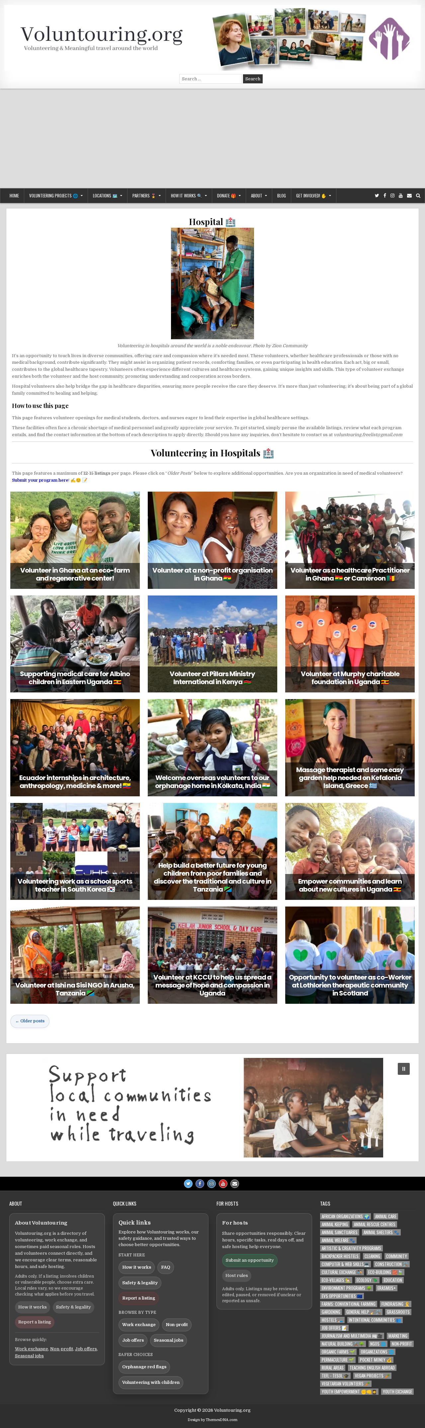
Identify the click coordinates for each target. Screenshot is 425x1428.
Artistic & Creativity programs (351, 1248)
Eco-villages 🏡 (336, 1280)
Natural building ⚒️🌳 (343, 1344)
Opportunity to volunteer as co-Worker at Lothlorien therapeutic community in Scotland (350, 985)
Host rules (236, 1275)
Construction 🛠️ (391, 1264)
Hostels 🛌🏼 (332, 1320)
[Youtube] (401, 196)
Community (396, 1256)
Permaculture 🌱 (338, 1360)
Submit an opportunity (250, 1260)
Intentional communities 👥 (375, 1320)
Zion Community (290, 345)
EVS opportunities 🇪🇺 (342, 1296)
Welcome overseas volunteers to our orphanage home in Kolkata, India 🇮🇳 (212, 781)
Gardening (331, 1312)
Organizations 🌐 (377, 1352)
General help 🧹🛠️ (363, 1312)
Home (14, 195)
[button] (212, 1107)
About (256, 195)
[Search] (418, 196)
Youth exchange (397, 1391)
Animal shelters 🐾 (381, 1232)
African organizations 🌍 (345, 1216)
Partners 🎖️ (144, 195)
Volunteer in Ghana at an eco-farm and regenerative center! (75, 574)
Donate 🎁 (226, 195)
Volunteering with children (151, 1382)
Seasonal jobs (29, 1355)
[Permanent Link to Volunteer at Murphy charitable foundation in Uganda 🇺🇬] (350, 643)
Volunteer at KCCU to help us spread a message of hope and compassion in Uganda (212, 985)
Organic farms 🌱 (338, 1352)
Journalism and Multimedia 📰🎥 (352, 1336)
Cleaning (372, 1256)
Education (393, 1280)
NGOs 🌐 (378, 1344)
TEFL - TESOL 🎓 (335, 1376)
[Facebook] (384, 196)
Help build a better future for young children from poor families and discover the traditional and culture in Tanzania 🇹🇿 (212, 877)
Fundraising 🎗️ (396, 1304)
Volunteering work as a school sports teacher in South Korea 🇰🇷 (75, 885)
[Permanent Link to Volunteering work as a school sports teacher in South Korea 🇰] (75, 851)
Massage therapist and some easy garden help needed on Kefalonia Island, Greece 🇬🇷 (350, 777)
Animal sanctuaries (340, 1232)
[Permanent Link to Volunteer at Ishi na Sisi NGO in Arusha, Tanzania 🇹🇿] (75, 955)
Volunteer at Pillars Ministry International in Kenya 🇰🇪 (212, 677)
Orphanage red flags (144, 1366)
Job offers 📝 (334, 1328)
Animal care (385, 1216)
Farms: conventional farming (349, 1304)
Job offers (86, 1348)
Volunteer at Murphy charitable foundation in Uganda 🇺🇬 (350, 677)
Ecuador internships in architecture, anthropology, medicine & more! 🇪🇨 (75, 781)
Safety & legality (73, 1307)
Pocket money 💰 (376, 1360)
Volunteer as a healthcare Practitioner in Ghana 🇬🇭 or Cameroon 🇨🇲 (350, 574)
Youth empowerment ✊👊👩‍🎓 (349, 1391)
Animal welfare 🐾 (338, 1240)
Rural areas (333, 1368)
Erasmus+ (387, 1288)
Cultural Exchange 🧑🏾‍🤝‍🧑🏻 (342, 1272)
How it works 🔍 (186, 195)
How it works (32, 1307)
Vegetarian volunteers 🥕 (346, 1384)
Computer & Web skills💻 (345, 1264)
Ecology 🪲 (367, 1280)
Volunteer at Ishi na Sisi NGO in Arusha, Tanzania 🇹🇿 (74, 989)
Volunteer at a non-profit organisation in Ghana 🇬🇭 (212, 574)
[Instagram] (392, 196)
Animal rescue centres (374, 1224)
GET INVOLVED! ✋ (311, 195)
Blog (281, 195)
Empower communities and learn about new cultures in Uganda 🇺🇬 (350, 885)
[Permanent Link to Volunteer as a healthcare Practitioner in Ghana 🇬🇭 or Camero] (350, 540)
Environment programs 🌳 (347, 1288)
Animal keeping (335, 1224)
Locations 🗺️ (105, 195)
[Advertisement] (212, 138)
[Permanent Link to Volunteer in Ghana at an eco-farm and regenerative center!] (75, 540)
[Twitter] (377, 196)
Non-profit (61, 1348)
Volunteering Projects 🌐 (53, 195)
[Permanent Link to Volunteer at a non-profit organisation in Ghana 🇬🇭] (212, 540)
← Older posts (29, 1021)
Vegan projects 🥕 (372, 1376)
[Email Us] (409, 196)
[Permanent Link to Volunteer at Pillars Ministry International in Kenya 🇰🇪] (212, 643)
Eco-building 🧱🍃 (385, 1272)
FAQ (165, 1267)
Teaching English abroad (372, 1368)
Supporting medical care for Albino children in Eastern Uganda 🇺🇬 (75, 677)
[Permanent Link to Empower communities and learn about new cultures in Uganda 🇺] (350, 851)
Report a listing (34, 1321)
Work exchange (31, 1348)
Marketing (397, 1336)
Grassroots (398, 1312)
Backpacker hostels (340, 1256)
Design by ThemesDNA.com (212, 1420)
